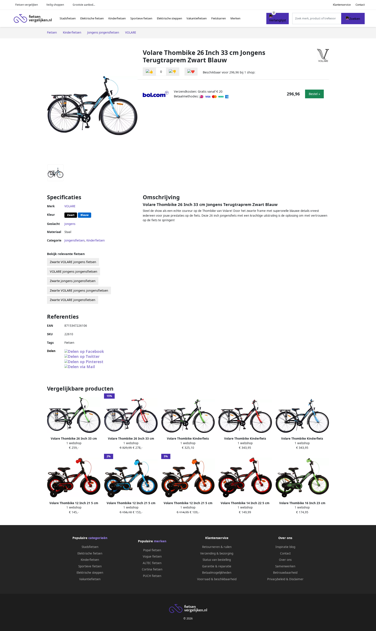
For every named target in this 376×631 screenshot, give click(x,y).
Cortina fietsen (152, 569)
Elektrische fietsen (92, 18)
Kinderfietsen (117, 18)
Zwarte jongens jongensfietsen (73, 281)
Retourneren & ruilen (217, 547)
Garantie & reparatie (216, 566)
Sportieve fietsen (141, 18)
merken (160, 541)
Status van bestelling (217, 560)
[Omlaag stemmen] (172, 72)
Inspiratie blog (285, 547)
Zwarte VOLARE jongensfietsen (72, 300)
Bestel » (314, 94)
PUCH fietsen (152, 576)
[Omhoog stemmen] (149, 72)
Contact (360, 4)
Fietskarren (218, 18)
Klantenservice (342, 4)
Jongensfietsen (74, 240)
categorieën (97, 538)
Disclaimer (296, 579)
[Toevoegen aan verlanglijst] (191, 72)
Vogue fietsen (152, 556)
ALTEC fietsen (152, 563)
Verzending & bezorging (216, 553)
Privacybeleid (276, 579)
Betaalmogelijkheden (216, 573)
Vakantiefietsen (196, 18)
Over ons (285, 560)
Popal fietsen (152, 550)
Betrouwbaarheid (285, 573)
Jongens (69, 224)
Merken (235, 18)
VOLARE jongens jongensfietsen (73, 271)
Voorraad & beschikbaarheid (217, 579)
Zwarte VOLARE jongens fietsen (73, 262)
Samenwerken (285, 566)
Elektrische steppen (169, 18)
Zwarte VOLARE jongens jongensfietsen (79, 290)
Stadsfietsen (68, 18)
